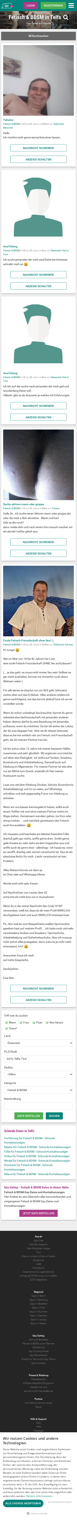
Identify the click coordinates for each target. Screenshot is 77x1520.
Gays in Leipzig (38, 1319)
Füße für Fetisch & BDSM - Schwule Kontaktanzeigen (36, 1151)
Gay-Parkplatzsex (38, 1355)
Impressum (39, 1268)
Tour (38, 1252)
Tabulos (8, 119)
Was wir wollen (30, 1256)
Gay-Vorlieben (38, 1363)
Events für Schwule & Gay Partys (38, 1359)
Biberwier (8, 127)
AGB (38, 1264)
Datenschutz (29, 1271)
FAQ (38, 1423)
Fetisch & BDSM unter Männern (38, 1343)
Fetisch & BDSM (11, 124)
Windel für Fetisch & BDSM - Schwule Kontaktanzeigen (37, 1160)
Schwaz (69, 644)
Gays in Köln (38, 1307)
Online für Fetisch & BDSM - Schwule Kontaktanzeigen (37, 1156)
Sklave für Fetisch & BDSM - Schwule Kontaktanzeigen (37, 1174)
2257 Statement (38, 1279)
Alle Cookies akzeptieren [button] (23, 1503)
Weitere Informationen (39, 1496)
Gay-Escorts (38, 1347)
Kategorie (10, 1083)
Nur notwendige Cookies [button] (60, 1502)
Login (30, 5)
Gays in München (38, 1311)
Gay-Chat (38, 1240)
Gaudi (39, 1406)
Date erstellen (29, 1115)
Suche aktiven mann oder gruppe (23, 504)
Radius (8, 1067)
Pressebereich (38, 1379)
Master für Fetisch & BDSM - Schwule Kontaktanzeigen (37, 1147)
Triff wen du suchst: (16, 1015)
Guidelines (38, 1260)
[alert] (38, 1476)
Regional (38, 1292)
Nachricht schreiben (38, 148)
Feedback (39, 1430)
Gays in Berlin (38, 1295)
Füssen (56, 508)
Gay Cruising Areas (39, 1351)
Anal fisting (10, 246)
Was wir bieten (47, 1256)
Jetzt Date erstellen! (38, 1213)
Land (7, 1035)
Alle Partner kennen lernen (38, 1403)
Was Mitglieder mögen (38, 1248)
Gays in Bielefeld (38, 1303)
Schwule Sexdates (38, 1339)
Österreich (59, 124)
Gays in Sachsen (38, 1315)
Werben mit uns (38, 1387)
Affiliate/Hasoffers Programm (38, 1383)
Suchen (54, 1115)
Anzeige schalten (38, 159)
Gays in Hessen (39, 1323)
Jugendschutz (46, 1271)
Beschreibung (12, 1098)
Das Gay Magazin (39, 1244)
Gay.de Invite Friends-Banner (38, 1391)
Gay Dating (38, 1335)
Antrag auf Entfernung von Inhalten (38, 1275)
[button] (38, 1513)
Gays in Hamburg (38, 1299)
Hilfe (38, 1426)
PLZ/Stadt (10, 1051)
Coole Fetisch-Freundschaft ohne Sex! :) (28, 640)
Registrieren (53, 5)
